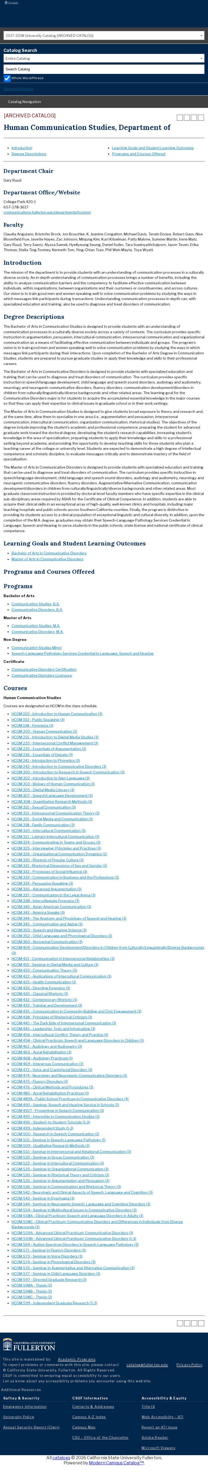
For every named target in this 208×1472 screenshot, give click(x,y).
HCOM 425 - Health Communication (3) (44, 982)
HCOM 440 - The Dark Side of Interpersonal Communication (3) (64, 1023)
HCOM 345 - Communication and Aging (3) (47, 924)
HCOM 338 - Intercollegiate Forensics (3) (45, 901)
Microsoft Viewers (158, 1448)
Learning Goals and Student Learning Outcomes (153, 148)
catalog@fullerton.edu (147, 1365)
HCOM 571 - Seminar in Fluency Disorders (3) (49, 1250)
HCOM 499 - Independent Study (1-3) (42, 1128)
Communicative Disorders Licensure (42, 675)
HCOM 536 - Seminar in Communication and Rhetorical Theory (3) (66, 1186)
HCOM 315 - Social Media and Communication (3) (52, 819)
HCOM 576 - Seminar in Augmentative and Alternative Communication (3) (73, 1268)
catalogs (61, 1457)
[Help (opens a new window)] (201, 118)
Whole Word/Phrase (27, 78)
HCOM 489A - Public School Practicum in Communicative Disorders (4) (70, 1099)
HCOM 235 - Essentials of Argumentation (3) (49, 749)
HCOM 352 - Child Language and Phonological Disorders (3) (62, 936)
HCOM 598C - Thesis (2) (32, 1297)
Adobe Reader (155, 1438)
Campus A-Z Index (89, 1417)
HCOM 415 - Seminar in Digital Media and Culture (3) (55, 964)
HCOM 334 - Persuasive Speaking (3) (42, 883)
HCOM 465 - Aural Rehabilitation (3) (42, 1052)
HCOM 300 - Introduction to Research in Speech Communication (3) (68, 772)
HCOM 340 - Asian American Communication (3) (51, 907)
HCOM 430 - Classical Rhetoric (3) (40, 993)
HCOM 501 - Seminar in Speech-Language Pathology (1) (59, 1140)
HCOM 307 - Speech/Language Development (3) (52, 795)
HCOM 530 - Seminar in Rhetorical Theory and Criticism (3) (60, 1175)
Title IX (148, 1407)
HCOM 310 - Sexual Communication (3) (44, 807)
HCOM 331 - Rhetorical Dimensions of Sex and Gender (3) (59, 865)
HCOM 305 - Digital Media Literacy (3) (43, 790)
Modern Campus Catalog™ (116, 1462)
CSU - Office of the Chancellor (100, 1438)
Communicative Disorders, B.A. (37, 609)
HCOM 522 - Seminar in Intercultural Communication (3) (58, 1163)
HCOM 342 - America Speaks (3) (38, 912)
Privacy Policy (189, 1365)
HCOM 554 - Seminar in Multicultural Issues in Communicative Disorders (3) (74, 1210)
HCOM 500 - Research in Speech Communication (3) (55, 1134)
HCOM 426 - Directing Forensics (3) (41, 988)
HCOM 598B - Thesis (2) (32, 1291)
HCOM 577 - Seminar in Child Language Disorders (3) (56, 1273)
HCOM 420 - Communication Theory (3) (44, 970)
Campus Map (83, 1427)
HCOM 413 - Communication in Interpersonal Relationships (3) (63, 958)
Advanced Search (18, 89)
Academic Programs (76, 1359)
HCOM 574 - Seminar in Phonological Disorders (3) (54, 1262)
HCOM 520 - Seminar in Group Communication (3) (53, 1157)
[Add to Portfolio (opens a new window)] (180, 118)
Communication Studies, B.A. (36, 604)
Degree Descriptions (29, 154)
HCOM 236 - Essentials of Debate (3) (42, 755)
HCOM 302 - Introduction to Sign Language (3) (51, 778)
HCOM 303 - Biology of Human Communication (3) (53, 784)
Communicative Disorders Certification (44, 669)
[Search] (199, 69)
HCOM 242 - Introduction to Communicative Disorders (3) (59, 766)
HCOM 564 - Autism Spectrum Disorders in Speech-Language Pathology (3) (75, 1244)
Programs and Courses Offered (138, 154)
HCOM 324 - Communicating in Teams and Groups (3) (56, 842)
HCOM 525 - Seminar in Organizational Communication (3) (60, 1169)
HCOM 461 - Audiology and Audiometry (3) (47, 1046)
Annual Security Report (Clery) (31, 1427)
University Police (18, 1417)
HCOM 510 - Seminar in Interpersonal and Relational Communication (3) (71, 1151)
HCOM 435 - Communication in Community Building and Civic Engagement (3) (76, 1011)
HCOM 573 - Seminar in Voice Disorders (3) (47, 1256)
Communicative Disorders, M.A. (37, 631)
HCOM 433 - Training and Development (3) (47, 1005)
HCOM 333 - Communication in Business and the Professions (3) (65, 877)
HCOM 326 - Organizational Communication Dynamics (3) (59, 854)
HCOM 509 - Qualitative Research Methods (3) (51, 1145)
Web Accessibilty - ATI (162, 1417)
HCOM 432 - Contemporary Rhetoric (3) (44, 999)
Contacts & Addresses (93, 1407)
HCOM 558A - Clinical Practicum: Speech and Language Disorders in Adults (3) (77, 1216)
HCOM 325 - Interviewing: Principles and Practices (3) (56, 848)
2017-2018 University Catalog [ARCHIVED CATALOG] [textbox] (49, 35)
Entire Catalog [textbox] (18, 58)
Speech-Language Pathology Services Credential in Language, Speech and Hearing (83, 653)
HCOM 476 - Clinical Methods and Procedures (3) (52, 1087)
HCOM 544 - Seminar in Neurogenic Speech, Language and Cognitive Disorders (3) (81, 1204)
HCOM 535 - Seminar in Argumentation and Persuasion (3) (60, 1180)
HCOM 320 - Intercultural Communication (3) (49, 830)
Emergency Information (25, 1407)
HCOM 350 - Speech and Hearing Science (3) (49, 930)
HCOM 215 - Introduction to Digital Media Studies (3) (55, 737)
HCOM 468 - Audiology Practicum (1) (42, 1058)
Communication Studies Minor (37, 647)
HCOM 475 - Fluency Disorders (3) (40, 1081)
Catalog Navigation (24, 101)
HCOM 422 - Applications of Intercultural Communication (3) (61, 976)
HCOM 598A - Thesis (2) (32, 1285)
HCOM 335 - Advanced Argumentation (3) (47, 889)
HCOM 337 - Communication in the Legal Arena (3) (54, 895)
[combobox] (104, 35)
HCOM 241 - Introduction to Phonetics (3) (46, 760)
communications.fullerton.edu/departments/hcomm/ (47, 212)
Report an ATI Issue (159, 1427)
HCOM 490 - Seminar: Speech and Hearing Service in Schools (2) (65, 1105)
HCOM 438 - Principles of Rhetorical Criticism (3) (52, 1017)
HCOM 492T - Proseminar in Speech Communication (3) (58, 1110)
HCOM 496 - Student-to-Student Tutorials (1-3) (51, 1122)
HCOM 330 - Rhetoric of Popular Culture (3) (48, 860)
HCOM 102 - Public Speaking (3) (38, 720)
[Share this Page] (187, 118)
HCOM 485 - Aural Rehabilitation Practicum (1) (50, 1093)
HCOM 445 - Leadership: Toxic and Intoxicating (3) (53, 1029)
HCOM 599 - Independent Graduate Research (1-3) (54, 1303)
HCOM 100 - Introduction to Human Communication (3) (57, 714)
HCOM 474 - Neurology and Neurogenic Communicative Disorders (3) (69, 1075)
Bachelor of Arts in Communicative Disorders (49, 553)
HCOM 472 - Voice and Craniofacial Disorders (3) (52, 1070)
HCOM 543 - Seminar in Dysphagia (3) (43, 1198)
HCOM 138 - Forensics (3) (32, 725)
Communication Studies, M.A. (36, 625)
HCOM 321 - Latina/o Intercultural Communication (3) (55, 836)
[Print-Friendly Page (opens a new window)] (194, 118)
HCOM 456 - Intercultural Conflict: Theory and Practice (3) (60, 1035)
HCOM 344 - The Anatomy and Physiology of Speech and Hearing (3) (69, 918)
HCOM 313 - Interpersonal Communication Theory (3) (56, 813)
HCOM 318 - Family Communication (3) (43, 825)
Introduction (22, 148)
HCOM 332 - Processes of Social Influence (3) (49, 871)
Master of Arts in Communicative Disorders (47, 559)
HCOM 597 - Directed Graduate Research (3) (49, 1279)
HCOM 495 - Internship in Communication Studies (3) (56, 1116)
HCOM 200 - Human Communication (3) (44, 731)
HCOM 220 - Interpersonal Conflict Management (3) (55, 743)
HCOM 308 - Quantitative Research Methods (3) (52, 801)
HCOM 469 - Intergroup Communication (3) (47, 1064)
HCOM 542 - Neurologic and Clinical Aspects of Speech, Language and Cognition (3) (82, 1192)
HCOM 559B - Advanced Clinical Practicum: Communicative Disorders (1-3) (74, 1238)
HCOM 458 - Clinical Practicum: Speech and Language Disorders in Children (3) (78, 1040)
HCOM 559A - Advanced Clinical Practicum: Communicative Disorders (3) (72, 1233)
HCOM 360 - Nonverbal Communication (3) (47, 942)
